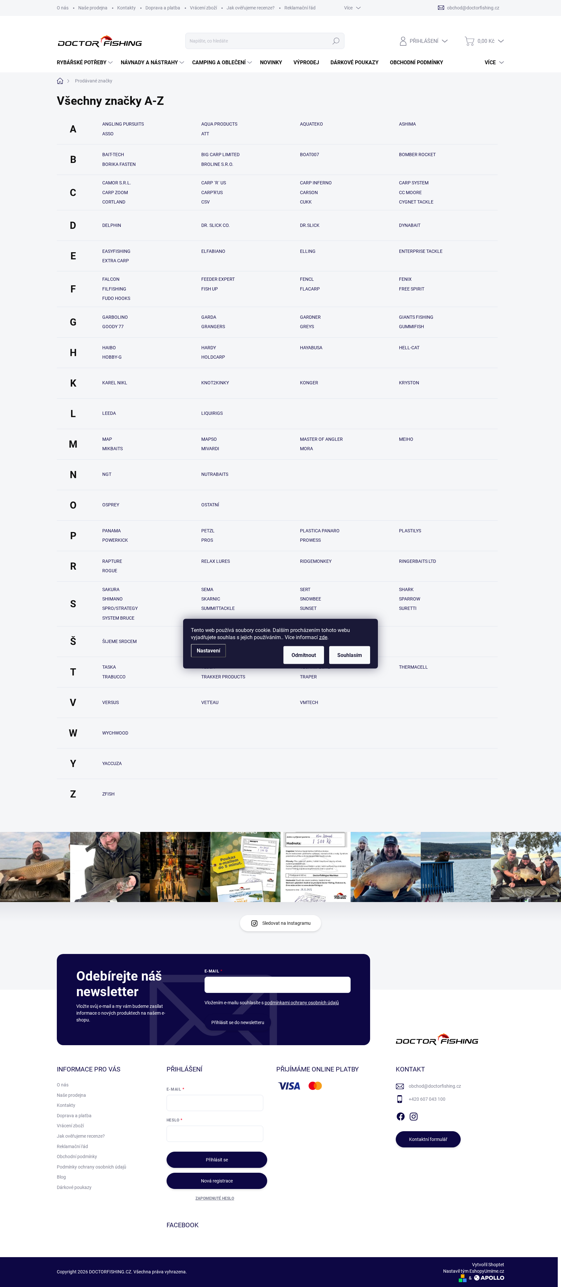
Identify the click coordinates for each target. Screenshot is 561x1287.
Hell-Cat (409, 347)
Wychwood (115, 733)
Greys (307, 326)
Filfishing (114, 288)
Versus (110, 702)
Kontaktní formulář (428, 1139)
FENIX (405, 279)
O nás (63, 7)
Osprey (110, 504)
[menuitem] (85, 62)
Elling (308, 251)
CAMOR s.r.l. (116, 182)
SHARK (406, 589)
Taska (109, 667)
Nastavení (208, 650)
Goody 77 (113, 326)
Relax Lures (215, 561)
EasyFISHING (116, 251)
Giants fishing (416, 317)
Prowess (310, 540)
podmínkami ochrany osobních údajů (302, 1002)
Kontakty (126, 7)
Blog (61, 1177)
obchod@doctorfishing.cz (435, 1086)
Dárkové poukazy (74, 1187)
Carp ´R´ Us (213, 182)
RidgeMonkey (315, 561)
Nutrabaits (214, 474)
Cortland (113, 201)
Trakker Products (223, 676)
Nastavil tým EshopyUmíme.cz (473, 1271)
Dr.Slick (309, 225)
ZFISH (108, 794)
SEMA (207, 589)
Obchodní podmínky (77, 1156)
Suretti (408, 608)
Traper (308, 676)
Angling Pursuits (123, 124)
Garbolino (115, 317)
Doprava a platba (162, 7)
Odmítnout (304, 655)
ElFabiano (213, 251)
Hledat (336, 40)
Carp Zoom (115, 192)
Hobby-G (112, 357)
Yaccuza (112, 763)
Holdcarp (213, 357)
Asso (108, 133)
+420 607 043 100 (427, 1099)
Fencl (307, 279)
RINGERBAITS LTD (417, 561)
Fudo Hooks (116, 298)
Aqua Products (219, 124)
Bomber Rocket (417, 154)
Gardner (310, 317)
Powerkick (115, 540)
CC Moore (410, 192)
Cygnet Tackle (416, 201)
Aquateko (311, 124)
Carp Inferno (316, 182)
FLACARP (310, 288)
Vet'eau (209, 702)
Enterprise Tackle (421, 251)
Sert (305, 589)
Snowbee (310, 598)
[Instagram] (413, 1115)
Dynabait (409, 225)
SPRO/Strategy (120, 608)
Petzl (208, 530)
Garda (208, 317)
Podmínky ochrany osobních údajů (91, 1166)
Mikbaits (112, 448)
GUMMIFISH (411, 326)
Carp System (414, 182)
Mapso (209, 439)
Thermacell (413, 667)
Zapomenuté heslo (214, 1198)
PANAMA (111, 530)
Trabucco (114, 676)
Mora (306, 448)
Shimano (112, 598)
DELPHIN (111, 225)
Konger (309, 382)
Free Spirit (411, 288)
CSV (205, 201)
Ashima (407, 124)
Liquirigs (212, 413)
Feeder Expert (218, 279)
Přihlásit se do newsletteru (237, 1022)
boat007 (309, 154)
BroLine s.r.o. (217, 164)
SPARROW (409, 598)
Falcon (110, 279)
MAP (107, 439)
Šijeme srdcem (119, 641)
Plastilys (410, 530)
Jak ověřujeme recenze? (251, 7)
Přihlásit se (217, 1159)
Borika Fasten (119, 164)
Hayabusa (311, 347)
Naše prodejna (92, 7)
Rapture (112, 561)
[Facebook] (400, 1115)
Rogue (109, 570)
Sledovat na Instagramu (286, 923)
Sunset (308, 608)
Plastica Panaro (320, 530)
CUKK (306, 201)
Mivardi (210, 448)
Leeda (109, 413)
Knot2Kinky (215, 382)
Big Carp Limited (220, 154)
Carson (309, 192)
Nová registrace (217, 1180)
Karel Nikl (114, 382)
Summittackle (218, 608)
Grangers (213, 326)
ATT (205, 133)
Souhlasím (349, 655)
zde (323, 637)
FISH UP (209, 288)
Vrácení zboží (203, 7)
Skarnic (210, 598)
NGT (106, 474)
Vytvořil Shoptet (488, 1264)
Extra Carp (115, 260)
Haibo (109, 347)
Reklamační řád (300, 7)
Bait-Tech (113, 154)
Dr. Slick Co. (215, 225)
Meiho (406, 439)
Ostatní (210, 504)
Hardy (208, 347)
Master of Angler (321, 439)
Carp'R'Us (212, 192)
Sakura (110, 589)
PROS (207, 540)
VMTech (309, 702)
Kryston (409, 382)
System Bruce (118, 618)
